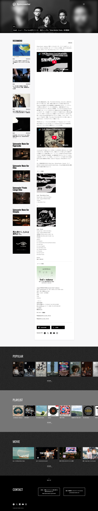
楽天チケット (39, 309)
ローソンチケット (40, 306)
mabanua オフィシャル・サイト (44, 315)
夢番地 (43, 312)
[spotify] (45, 333)
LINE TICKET (39, 302)
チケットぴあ (39, 304)
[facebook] (51, 333)
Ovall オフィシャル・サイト (43, 318)
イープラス (39, 307)
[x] (48, 333)
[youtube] (54, 333)
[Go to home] (21, 4)
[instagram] (57, 333)
